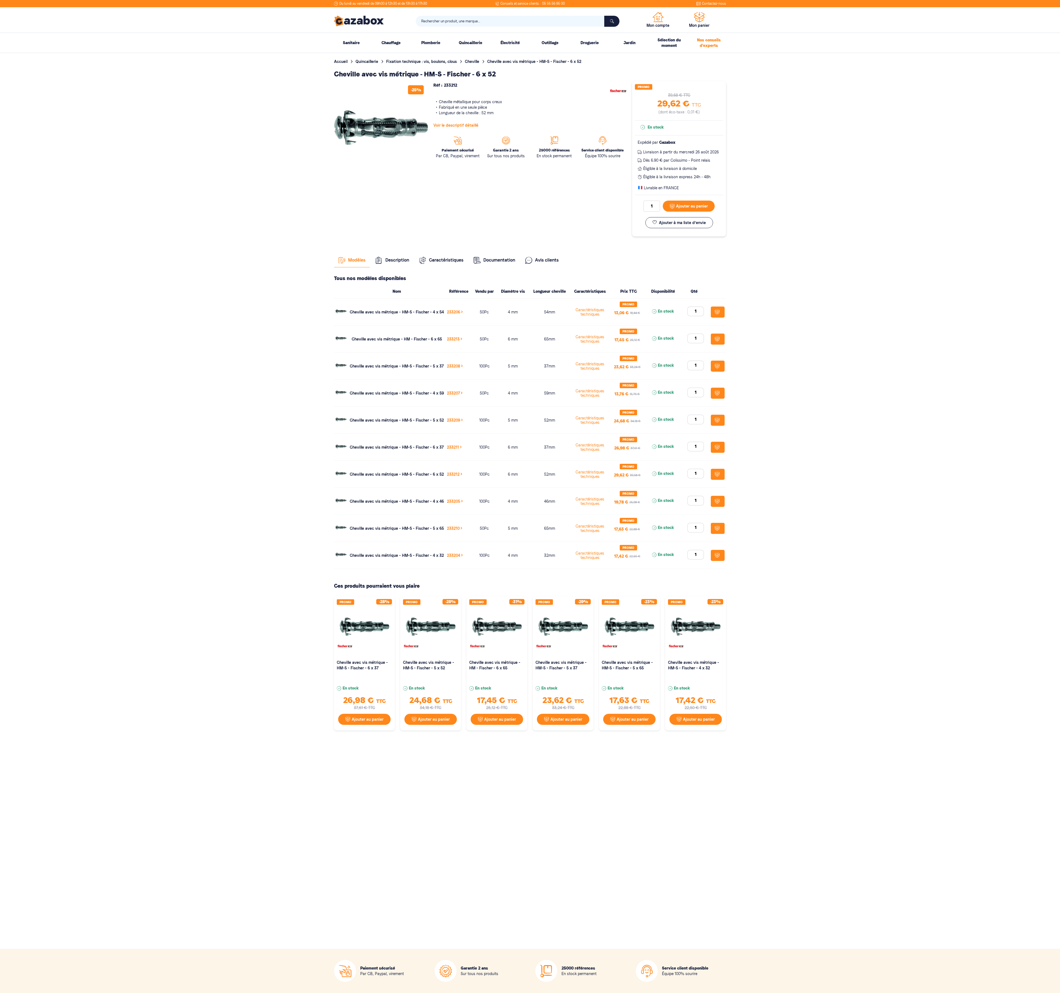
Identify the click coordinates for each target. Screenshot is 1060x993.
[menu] (530, 42)
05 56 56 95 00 (553, 4)
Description (397, 260)
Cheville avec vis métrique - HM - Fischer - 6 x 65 (397, 339)
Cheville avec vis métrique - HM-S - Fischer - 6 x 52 (397, 474)
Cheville (472, 61)
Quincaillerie (367, 61)
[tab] (352, 260)
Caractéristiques (446, 260)
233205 (453, 501)
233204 (453, 555)
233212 (453, 474)
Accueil (341, 61)
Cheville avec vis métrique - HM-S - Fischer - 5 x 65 (397, 528)
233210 (453, 528)
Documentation (499, 260)
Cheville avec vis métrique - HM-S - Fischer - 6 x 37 (397, 447)
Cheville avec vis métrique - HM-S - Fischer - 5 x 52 (397, 420)
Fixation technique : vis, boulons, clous (422, 61)
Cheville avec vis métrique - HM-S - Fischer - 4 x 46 (397, 501)
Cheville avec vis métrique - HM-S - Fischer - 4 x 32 (397, 555)
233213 (453, 339)
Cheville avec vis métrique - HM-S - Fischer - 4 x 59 (397, 393)
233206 (453, 312)
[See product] (340, 315)
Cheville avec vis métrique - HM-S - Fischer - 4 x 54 (397, 312)
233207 (453, 393)
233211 (453, 447)
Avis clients (547, 260)
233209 (453, 420)
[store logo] (359, 21)
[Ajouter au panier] (718, 312)
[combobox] (517, 21)
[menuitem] (351, 42)
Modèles (356, 260)
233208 (453, 366)
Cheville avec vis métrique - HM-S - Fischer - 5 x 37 (397, 366)
